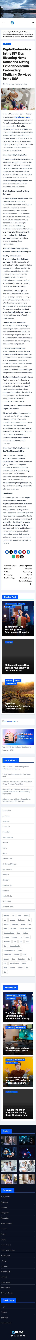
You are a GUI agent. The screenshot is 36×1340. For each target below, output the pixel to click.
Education (6, 832)
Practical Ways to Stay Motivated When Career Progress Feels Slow (17, 783)
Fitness (14, 937)
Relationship (10, 607)
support (6, 959)
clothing (6, 924)
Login (3, 1307)
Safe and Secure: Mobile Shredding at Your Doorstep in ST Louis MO (16, 800)
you (27, 967)
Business (9, 680)
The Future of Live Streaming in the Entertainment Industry (17, 629)
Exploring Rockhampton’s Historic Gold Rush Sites (17, 706)
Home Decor (7, 869)
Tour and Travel (11, 683)
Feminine (6, 937)
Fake (18, 933)
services (16, 954)
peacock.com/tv (15, 946)
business (12, 920)
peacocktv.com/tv (9, 950)
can (29, 920)
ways (5, 967)
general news (7, 859)
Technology (6, 901)
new (5, 946)
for (21, 937)
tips (5, 963)
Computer (6, 827)
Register (4, 1312)
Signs (24, 954)
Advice (26, 915)
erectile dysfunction (25, 928)
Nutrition (5, 880)
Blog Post (4, 1317)
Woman (12, 967)
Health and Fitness (9, 864)
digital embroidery (22, 117)
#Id (13, 915)
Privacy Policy (6, 1323)
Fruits (4, 848)
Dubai (5, 928)
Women (20, 967)
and (5, 920)
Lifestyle (7, 44)
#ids (19, 915)
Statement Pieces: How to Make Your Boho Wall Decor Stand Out (17, 668)
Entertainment (11, 604)
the (29, 959)
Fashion (5, 843)
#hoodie (6, 915)
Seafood (5, 891)
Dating (23, 924)
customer (15, 924)
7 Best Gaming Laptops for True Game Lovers (17, 1049)
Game (4, 853)
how (15, 941)
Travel (24, 963)
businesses (21, 920)
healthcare (7, 941)
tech (13, 959)
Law (21, 941)
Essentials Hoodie (9, 933)
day (29, 924)
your (5, 972)
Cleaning (5, 821)
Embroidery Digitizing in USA (17, 84)
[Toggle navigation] (3, 22)
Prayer (20, 950)
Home (5, 32)
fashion (26, 933)
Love (27, 941)
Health (27, 937)
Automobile (6, 811)
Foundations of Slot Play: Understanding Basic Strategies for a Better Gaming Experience (17, 791)
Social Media (7, 896)
